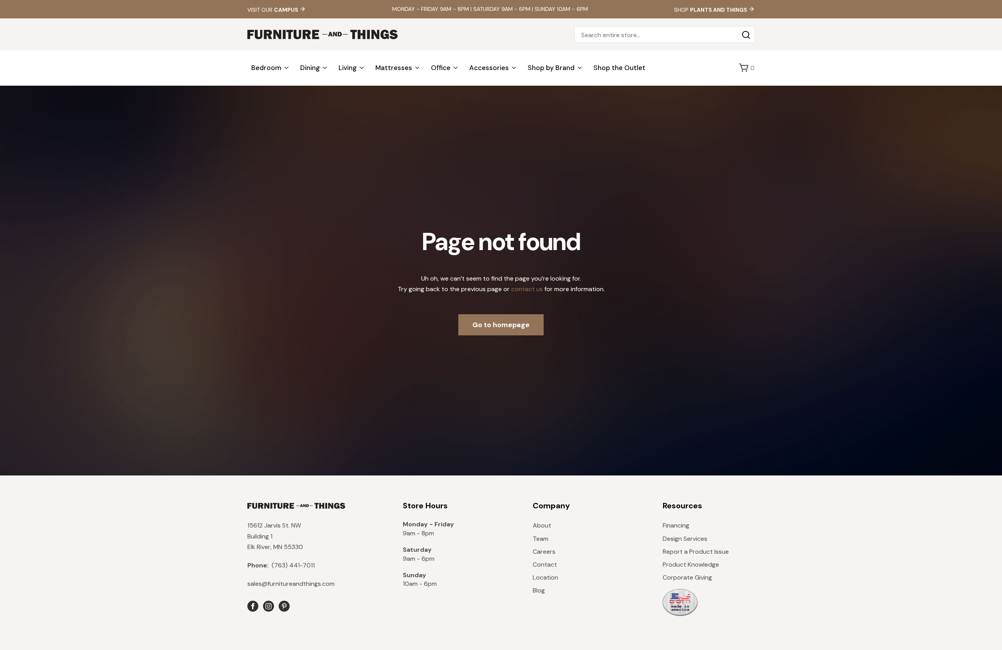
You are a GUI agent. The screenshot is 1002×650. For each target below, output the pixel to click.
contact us (527, 289)
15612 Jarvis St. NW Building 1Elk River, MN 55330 (275, 536)
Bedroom (266, 67)
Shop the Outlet (619, 67)
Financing (676, 525)
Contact (545, 564)
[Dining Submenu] (325, 68)
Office (441, 67)
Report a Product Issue (696, 551)
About (542, 525)
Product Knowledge (691, 564)
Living (348, 67)
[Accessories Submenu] (514, 68)
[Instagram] (268, 606)
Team (540, 539)
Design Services (685, 539)
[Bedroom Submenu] (286, 68)
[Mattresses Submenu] (417, 68)
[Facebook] (252, 606)
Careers (544, 551)
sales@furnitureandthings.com (291, 584)
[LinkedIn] (284, 606)
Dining (310, 67)
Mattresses (393, 67)
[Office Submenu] (456, 68)
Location (545, 577)
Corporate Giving (687, 577)
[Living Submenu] (362, 68)
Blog (539, 590)
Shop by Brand (551, 67)
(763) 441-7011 (281, 565)
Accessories (489, 67)
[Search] (746, 35)
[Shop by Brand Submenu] (580, 68)
